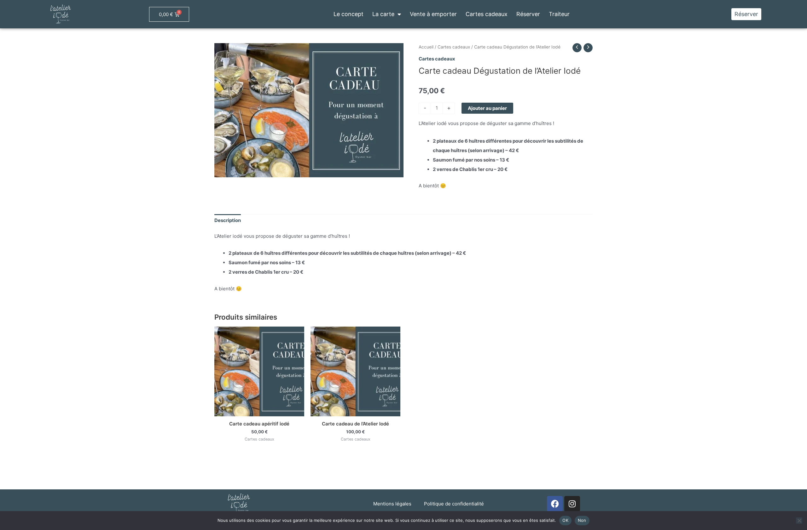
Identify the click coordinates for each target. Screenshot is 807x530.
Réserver (528, 14)
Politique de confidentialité (454, 504)
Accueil (426, 46)
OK (565, 520)
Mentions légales (392, 504)
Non (582, 520)
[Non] (799, 520)
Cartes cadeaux (487, 14)
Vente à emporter (433, 14)
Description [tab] (227, 220)
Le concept (348, 14)
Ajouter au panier (487, 108)
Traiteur (559, 14)
